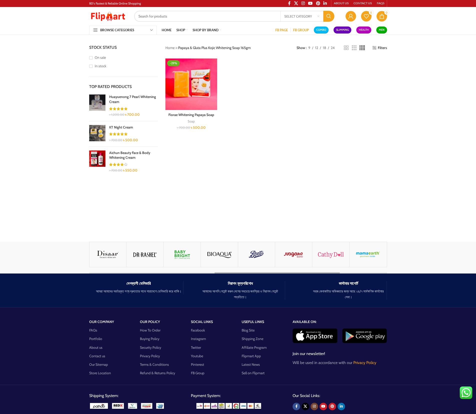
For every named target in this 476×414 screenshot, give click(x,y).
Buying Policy (149, 338)
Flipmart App (251, 356)
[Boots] (256, 254)
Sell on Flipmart (253, 373)
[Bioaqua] (219, 254)
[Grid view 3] (354, 48)
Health (364, 30)
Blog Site (248, 330)
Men (382, 30)
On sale (100, 57)
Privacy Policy (150, 356)
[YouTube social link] (323, 406)
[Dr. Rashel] (144, 254)
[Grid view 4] (362, 48)
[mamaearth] (368, 254)
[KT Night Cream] (97, 134)
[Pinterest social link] (332, 406)
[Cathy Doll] (330, 254)
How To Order (150, 330)
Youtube (197, 356)
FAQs (93, 330)
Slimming (342, 30)
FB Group (197, 373)
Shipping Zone (252, 338)
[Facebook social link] (296, 406)
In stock (100, 66)
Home (170, 48)
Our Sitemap (98, 364)
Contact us (97, 356)
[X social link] (305, 406)
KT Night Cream (121, 127)
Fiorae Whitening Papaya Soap (191, 114)
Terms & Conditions (154, 364)
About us (95, 347)
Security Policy (150, 347)
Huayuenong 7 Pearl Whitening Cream (132, 99)
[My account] (351, 16)
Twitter (196, 347)
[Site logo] (108, 16)
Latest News (251, 364)
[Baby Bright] (182, 254)
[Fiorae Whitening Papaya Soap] (191, 84)
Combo (321, 30)
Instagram (198, 338)
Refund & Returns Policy (157, 373)
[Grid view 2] (346, 48)
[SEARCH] (328, 16)
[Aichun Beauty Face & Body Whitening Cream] (97, 161)
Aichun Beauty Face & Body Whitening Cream (129, 155)
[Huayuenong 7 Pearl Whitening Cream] (97, 105)
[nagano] (293, 254)
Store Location (100, 373)
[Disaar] (107, 254)
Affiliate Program (254, 347)
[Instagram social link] (314, 406)
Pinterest (197, 364)
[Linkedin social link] (341, 406)
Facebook (198, 330)
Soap (191, 121)
